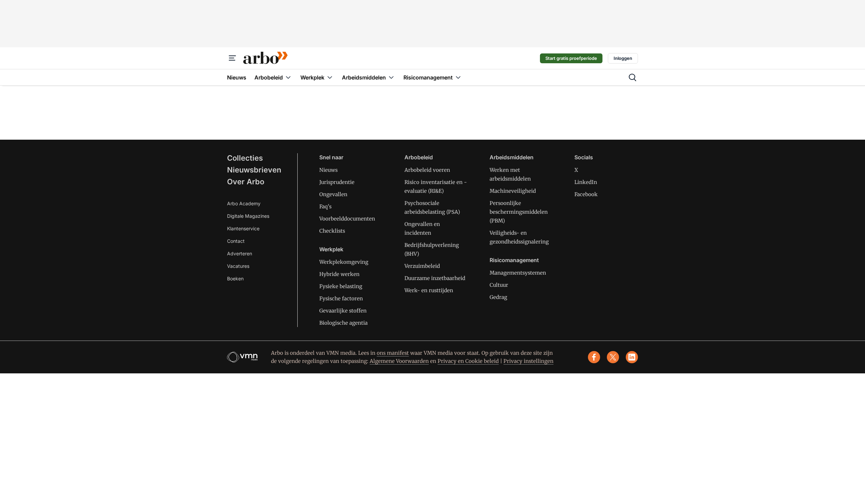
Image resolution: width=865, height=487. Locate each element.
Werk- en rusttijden (428, 290)
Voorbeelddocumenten (347, 218)
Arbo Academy (244, 203)
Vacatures (238, 266)
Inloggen (623, 58)
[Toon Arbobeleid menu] (288, 77)
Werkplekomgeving (343, 262)
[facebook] (594, 357)
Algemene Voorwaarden (399, 361)
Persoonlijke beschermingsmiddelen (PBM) (519, 212)
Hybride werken (339, 274)
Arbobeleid (418, 157)
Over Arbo (245, 181)
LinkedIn (585, 182)
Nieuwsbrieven (254, 169)
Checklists (332, 231)
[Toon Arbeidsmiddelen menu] (391, 77)
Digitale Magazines (248, 216)
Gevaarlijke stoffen (343, 310)
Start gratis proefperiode (571, 58)
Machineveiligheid (513, 191)
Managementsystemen (518, 273)
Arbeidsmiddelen (512, 157)
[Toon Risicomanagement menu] (458, 77)
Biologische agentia (343, 323)
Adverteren (239, 253)
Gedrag (498, 297)
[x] (613, 357)
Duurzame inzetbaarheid (434, 278)
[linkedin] (632, 357)
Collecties (245, 158)
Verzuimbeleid (422, 266)
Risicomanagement (514, 260)
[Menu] (232, 58)
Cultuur (499, 285)
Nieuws (328, 170)
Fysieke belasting (340, 286)
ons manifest (393, 353)
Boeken (235, 278)
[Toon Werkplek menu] (330, 77)
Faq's (325, 206)
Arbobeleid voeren (427, 170)
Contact (236, 241)
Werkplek (331, 249)
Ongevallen (333, 194)
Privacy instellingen (528, 361)
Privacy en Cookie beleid (468, 361)
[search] (632, 77)
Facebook (586, 194)
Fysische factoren (341, 298)
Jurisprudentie (336, 182)
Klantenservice (243, 228)
